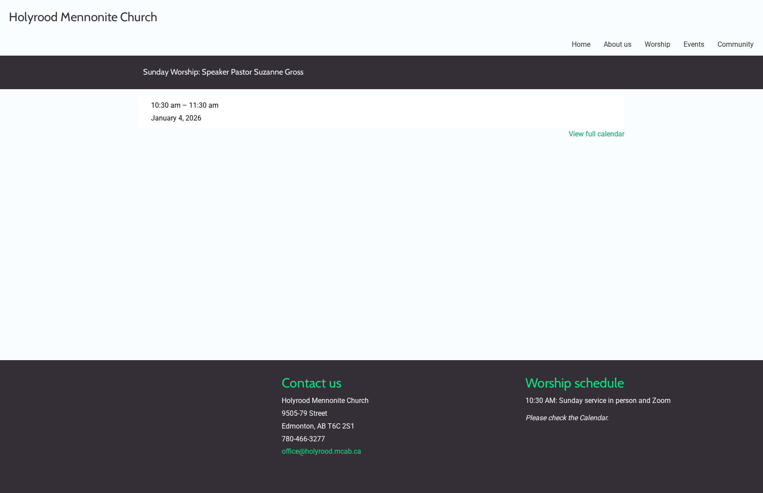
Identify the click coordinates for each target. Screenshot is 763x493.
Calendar (593, 418)
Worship (657, 44)
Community (736, 44)
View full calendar (596, 134)
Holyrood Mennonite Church (83, 16)
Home (581, 44)
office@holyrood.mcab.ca (321, 451)
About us (617, 44)
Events (694, 44)
